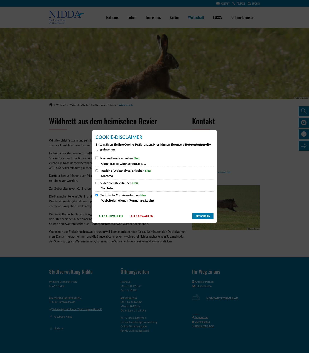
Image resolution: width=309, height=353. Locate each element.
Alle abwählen (142, 216)
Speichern (203, 216)
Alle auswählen (111, 216)
